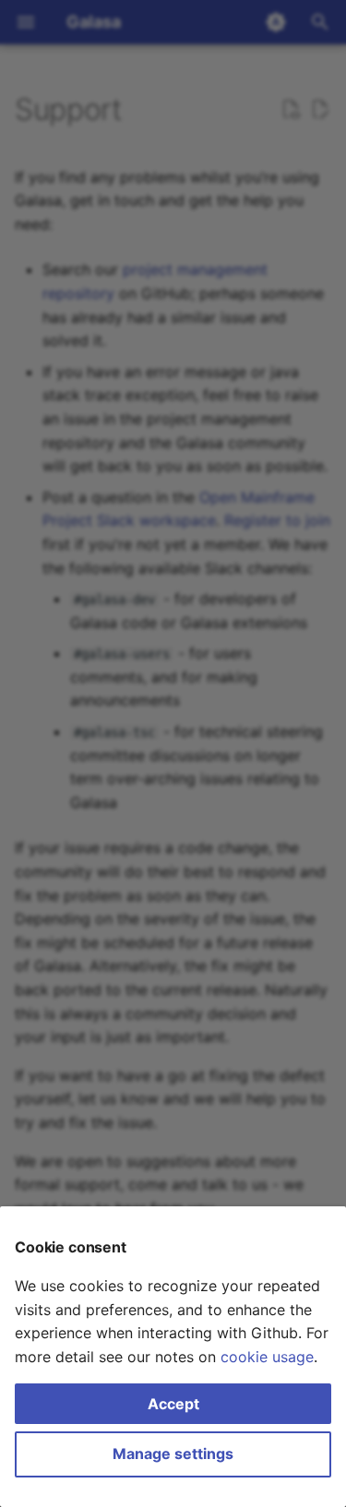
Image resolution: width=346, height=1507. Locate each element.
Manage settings (173, 1453)
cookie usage (267, 1356)
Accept (173, 1403)
